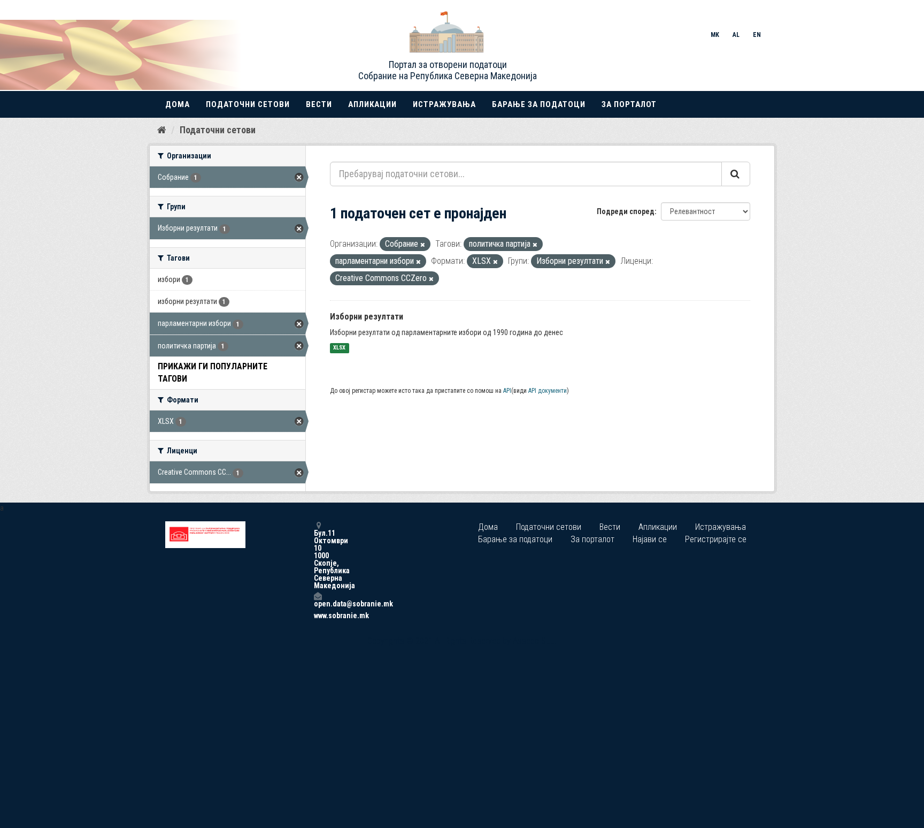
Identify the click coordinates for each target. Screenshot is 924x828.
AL (736, 35)
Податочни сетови (248, 104)
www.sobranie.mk (317, 615)
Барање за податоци (539, 104)
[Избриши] (422, 244)
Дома (177, 104)
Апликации (372, 104)
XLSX (339, 348)
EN (757, 35)
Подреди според (625, 211)
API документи (547, 390)
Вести (319, 104)
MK (715, 35)
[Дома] (161, 129)
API (507, 390)
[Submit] (735, 174)
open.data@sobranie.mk (317, 603)
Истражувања (444, 104)
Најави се (650, 539)
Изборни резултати (366, 317)
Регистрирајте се (715, 539)
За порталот (629, 104)
